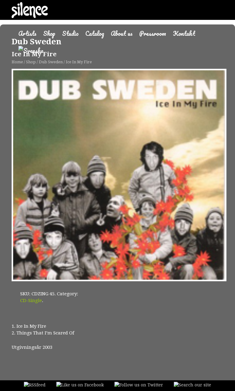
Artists (27, 33)
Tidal (64, 318)
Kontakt (184, 33)
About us (121, 33)
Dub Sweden (51, 62)
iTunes (39, 316)
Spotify (18, 316)
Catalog (94, 33)
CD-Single (31, 300)
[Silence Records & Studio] (29, 13)
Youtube (87, 316)
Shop (49, 33)
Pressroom (152, 33)
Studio (70, 33)
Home (17, 62)
